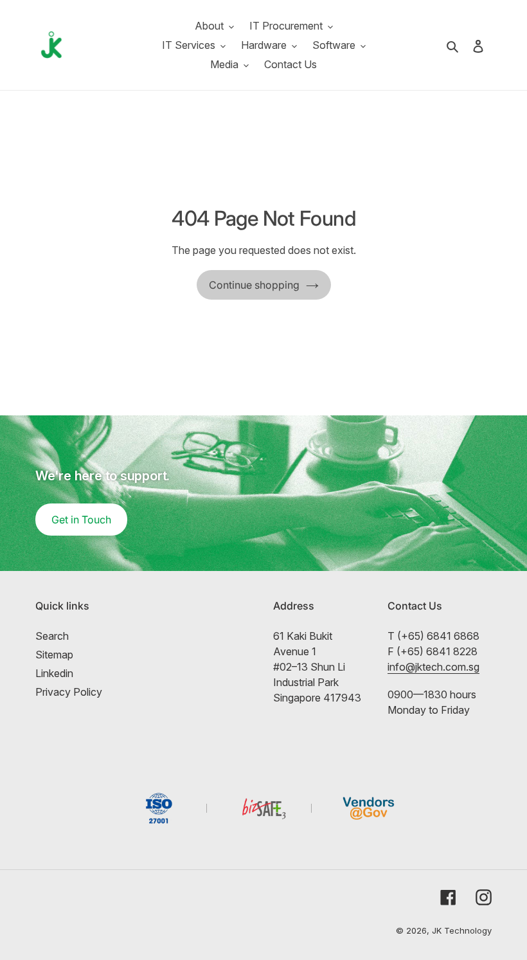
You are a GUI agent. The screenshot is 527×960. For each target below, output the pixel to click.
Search (52, 635)
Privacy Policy (68, 691)
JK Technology (462, 930)
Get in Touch (81, 519)
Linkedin (54, 673)
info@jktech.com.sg (433, 666)
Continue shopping (254, 284)
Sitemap (54, 654)
